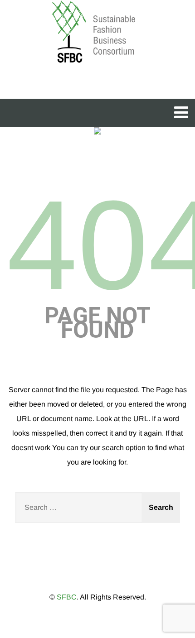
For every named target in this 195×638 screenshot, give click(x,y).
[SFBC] (94, 32)
